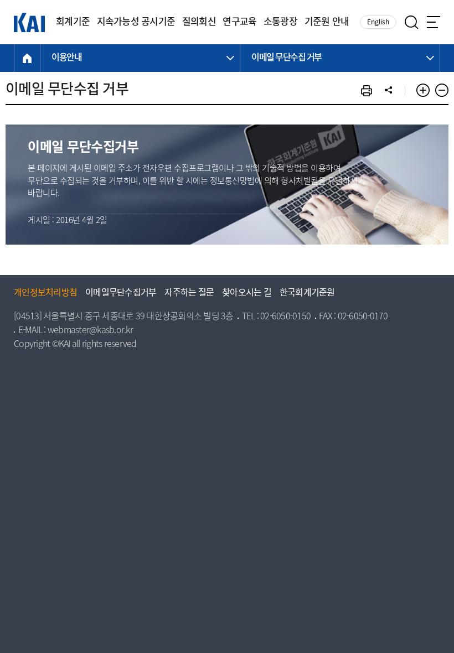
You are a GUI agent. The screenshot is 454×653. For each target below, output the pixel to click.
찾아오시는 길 (246, 293)
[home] (27, 58)
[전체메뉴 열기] (433, 22)
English (378, 22)
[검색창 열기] (412, 22)
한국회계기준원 (307, 293)
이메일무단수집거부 (120, 293)
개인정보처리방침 (45, 293)
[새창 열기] (366, 90)
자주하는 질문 (189, 293)
